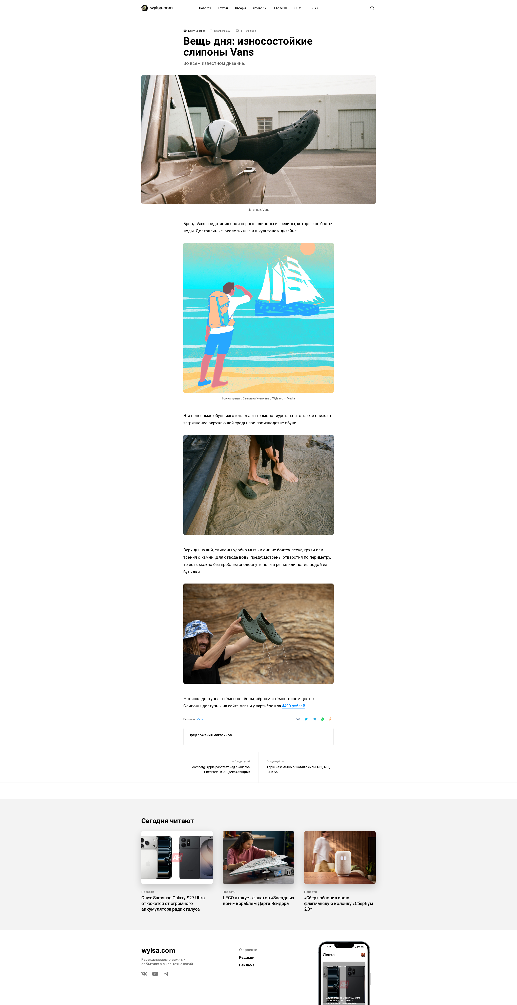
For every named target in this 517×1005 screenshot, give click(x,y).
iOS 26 (298, 8)
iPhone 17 (259, 8)
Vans (200, 719)
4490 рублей (293, 706)
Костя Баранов (196, 30)
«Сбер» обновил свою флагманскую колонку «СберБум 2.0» (338, 903)
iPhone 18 (280, 8)
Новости (205, 8)
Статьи (223, 8)
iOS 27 (314, 8)
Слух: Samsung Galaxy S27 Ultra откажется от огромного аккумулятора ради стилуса (173, 903)
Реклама (247, 965)
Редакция (247, 957)
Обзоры (240, 8)
